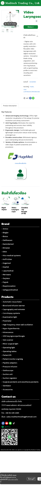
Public (32, 87)
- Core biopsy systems (10, 313)
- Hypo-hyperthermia (10, 328)
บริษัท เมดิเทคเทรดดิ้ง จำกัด (11, 401)
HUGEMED (32, 82)
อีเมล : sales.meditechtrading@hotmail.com (19, 416)
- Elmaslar (5, 247)
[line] (10, 423)
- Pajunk (4, 282)
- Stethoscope (7, 370)
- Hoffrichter (6, 259)
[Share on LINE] (33, 98)
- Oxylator (5, 278)
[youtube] (6, 423)
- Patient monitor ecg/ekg (12, 359)
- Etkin (4, 251)
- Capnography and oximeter (13, 309)
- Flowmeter (6, 320)
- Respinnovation (8, 286)
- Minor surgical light (9, 343)
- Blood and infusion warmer (13, 305)
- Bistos (4, 236)
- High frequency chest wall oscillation (17, 324)
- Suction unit (7, 374)
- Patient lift (6, 355)
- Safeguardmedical (9, 289)
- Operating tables (9, 351)
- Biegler (5, 232)
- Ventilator (6, 385)
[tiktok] (13, 423)
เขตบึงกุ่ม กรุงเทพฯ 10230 (11, 409)
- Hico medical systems (11, 255)
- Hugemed (6, 263)
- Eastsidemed (7, 244)
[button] (38, 3)
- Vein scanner (7, 340)
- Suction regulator (9, 378)
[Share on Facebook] (30, 98)
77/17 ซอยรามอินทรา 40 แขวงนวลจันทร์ (16, 405)
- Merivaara (6, 274)
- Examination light (9, 317)
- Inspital (5, 267)
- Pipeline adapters (9, 362)
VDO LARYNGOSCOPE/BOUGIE (31, 91)
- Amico (4, 228)
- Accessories (7, 389)
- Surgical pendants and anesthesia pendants (20, 381)
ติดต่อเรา (31, 27)
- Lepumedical (7, 270)
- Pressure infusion (9, 366)
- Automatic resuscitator (11, 301)
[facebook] (3, 423)
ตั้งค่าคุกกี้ (31, 479)
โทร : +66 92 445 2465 (10, 413)
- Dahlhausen (6, 240)
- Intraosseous (7, 332)
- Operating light (8, 347)
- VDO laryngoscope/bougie (13, 336)
